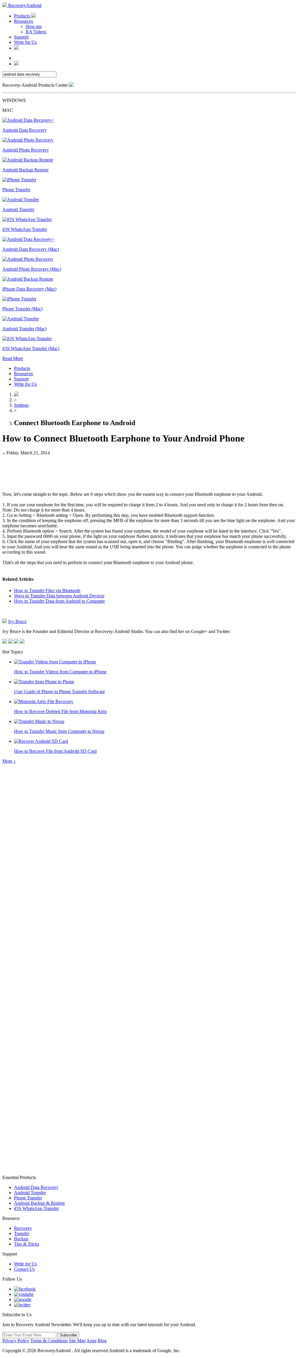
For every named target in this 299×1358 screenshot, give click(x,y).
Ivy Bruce (17, 621)
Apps (91, 1340)
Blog (102, 1340)
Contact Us (24, 1269)
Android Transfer (30, 1192)
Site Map (77, 1340)
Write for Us (25, 42)
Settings (21, 405)
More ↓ (9, 761)
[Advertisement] (149, 473)
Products (22, 15)
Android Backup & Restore (39, 1203)
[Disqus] (149, 940)
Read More (12, 358)
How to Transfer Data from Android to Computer (59, 601)
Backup (21, 1238)
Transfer (21, 1233)
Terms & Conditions (49, 1340)
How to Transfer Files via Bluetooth (47, 590)
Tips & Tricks (26, 1243)
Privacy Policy (15, 1340)
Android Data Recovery (36, 1187)
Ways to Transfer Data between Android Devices (59, 595)
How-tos (34, 26)
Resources (23, 21)
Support (21, 36)
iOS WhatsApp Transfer (36, 1208)
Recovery (23, 1228)
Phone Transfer (28, 1197)
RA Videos (36, 31)
